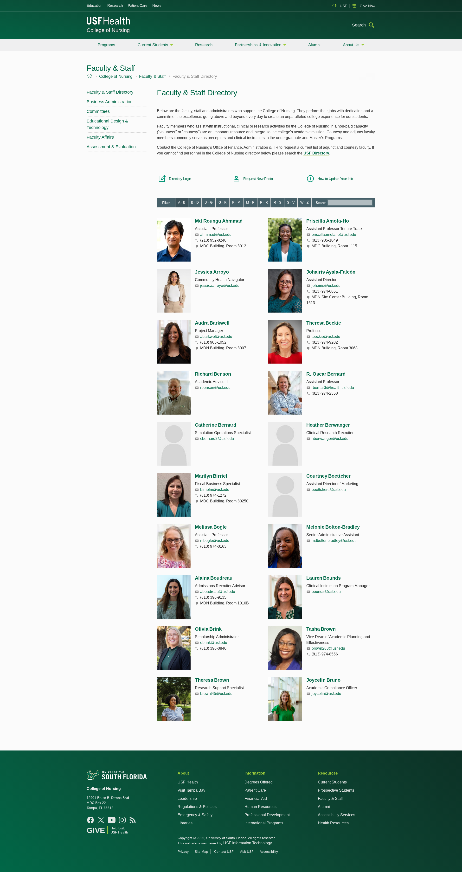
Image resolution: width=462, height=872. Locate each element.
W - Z (304, 202)
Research (115, 5)
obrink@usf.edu (213, 643)
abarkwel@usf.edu (216, 336)
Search (321, 203)
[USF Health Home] (108, 21)
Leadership (187, 798)
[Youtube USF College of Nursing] (112, 820)
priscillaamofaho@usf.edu (334, 234)
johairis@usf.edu (326, 285)
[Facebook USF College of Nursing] (90, 820)
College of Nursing (108, 30)
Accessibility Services (336, 815)
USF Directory (316, 153)
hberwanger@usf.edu (330, 438)
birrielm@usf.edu (214, 489)
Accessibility (269, 851)
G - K (222, 202)
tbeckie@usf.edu (326, 336)
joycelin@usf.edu (326, 694)
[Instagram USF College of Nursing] (122, 820)
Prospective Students (336, 790)
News (156, 5)
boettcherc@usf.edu (329, 489)
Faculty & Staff (152, 76)
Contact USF (224, 851)
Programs (106, 45)
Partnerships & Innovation (258, 45)
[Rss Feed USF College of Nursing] (133, 820)
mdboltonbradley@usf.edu (334, 541)
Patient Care (137, 5)
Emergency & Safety (195, 815)
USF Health (188, 782)
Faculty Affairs (100, 137)
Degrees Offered (258, 782)
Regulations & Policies (197, 807)
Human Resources (260, 807)
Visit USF (247, 851)
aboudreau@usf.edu (217, 592)
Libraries (185, 823)
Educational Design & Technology (107, 124)
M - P (250, 202)
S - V (291, 202)
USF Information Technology (247, 843)
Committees (98, 111)
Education (94, 5)
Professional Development (267, 815)
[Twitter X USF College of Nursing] (101, 820)
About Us (351, 45)
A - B (181, 202)
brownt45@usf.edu (216, 694)
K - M (236, 202)
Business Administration (110, 101)
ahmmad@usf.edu (215, 234)
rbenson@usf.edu (215, 387)
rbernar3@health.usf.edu (333, 387)
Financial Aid (255, 798)
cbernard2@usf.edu (217, 438)
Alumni (314, 45)
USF (343, 6)
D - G (209, 202)
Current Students (153, 45)
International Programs (263, 823)
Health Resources (333, 823)
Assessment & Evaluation (111, 146)
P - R (264, 202)
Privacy (183, 851)
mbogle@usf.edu (214, 541)
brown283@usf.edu (328, 648)
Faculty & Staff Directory (110, 92)
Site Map (201, 851)
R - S (277, 202)
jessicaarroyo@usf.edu (219, 285)
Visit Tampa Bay (191, 790)
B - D (195, 202)
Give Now (367, 6)
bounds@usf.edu (326, 592)
